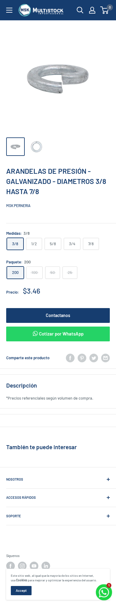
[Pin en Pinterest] (82, 358)
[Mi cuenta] (92, 10)
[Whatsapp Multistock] (104, 585)
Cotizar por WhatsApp (61, 333)
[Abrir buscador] (80, 10)
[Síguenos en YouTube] (34, 566)
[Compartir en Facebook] (70, 358)
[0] (105, 10)
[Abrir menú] (9, 10)
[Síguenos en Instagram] (22, 566)
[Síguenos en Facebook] (10, 566)
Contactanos (58, 315)
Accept (21, 590)
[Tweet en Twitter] (93, 358)
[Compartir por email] (105, 358)
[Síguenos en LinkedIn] (45, 566)
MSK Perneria (18, 205)
